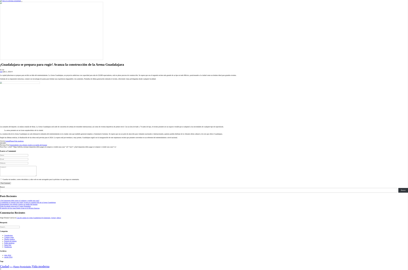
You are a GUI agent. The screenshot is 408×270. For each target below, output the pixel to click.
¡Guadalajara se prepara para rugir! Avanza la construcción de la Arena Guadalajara (28, 202)
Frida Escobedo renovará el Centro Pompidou (15, 206)
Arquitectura (8, 235)
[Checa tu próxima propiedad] (10, 1)
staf (1, 72)
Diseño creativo (9, 239)
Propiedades (25, 266)
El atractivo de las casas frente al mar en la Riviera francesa (20, 208)
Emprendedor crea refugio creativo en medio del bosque (28, 145)
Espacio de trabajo (10, 241)
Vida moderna (19, 141)
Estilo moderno (9, 243)
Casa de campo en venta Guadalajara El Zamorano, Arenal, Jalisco (38, 218)
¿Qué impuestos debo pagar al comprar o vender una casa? (19, 200)
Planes (12, 141)
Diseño (11, 267)
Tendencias (8, 247)
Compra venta (9, 237)
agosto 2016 (8, 257)
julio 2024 (7, 255)
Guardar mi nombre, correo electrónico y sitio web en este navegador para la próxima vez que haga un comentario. (41, 179)
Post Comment (5, 183)
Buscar (2, 187)
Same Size (7, 245)
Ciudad (7, 141)
